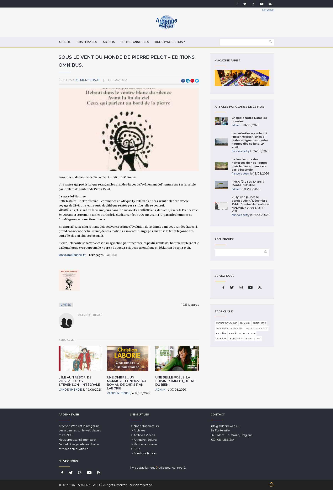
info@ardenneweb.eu (225, 426)
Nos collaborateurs (146, 426)
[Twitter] (244, 4)
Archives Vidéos (144, 435)
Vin (259, 338)
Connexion (268, 10)
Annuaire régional (145, 439)
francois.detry (241, 151)
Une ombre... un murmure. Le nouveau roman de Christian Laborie (126, 383)
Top (271, 485)
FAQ (137, 449)
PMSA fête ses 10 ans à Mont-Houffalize (248, 183)
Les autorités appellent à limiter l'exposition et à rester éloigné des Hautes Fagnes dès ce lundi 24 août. (250, 140)
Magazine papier (242, 78)
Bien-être (235, 333)
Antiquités (259, 323)
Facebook (183, 81)
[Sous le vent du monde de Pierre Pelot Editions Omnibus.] (69, 280)
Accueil (65, 42)
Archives (139, 430)
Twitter (197, 81)
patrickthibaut (87, 80)
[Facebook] (237, 4)
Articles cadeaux (256, 328)
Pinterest (192, 81)
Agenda (109, 42)
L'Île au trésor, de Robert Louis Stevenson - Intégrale (79, 381)
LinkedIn (188, 81)
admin (160, 389)
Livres (66, 304)
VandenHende (70, 389)
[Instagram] (253, 4)
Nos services (87, 42)
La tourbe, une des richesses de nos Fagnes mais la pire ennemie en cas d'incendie (249, 165)
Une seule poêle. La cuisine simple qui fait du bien (175, 381)
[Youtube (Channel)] (261, 4)
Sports (250, 338)
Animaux (245, 323)
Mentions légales (145, 453)
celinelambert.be (141, 485)
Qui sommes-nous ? (170, 42)
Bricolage (249, 333)
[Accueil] (166, 29)
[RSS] (270, 4)
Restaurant (236, 338)
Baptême (221, 333)
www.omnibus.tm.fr (72, 255)
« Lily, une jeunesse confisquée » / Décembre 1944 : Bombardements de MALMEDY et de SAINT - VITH (250, 204)
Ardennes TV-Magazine (230, 328)
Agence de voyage (226, 323)
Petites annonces (134, 42)
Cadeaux (221, 338)
